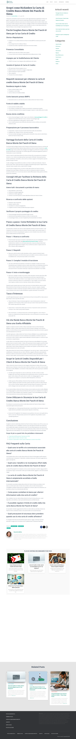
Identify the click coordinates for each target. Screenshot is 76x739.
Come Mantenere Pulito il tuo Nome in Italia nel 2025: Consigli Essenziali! (38, 688)
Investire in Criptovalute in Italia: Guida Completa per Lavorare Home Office (25, 439)
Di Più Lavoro (58, 46)
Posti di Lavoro (58, 57)
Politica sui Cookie (10, 727)
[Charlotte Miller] (9, 534)
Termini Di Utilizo (9, 716)
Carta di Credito (58, 44)
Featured (57, 48)
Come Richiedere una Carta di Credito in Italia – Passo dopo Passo (58, 695)
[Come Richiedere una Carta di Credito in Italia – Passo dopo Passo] (60, 680)
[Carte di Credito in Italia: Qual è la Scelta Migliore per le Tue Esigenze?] (16, 676)
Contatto (8, 722)
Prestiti (57, 59)
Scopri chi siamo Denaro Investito (13, 719)
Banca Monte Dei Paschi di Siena (30, 241)
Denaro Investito (60, 736)
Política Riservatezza (10, 713)
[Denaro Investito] (9, 2)
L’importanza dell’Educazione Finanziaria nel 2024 (19, 436)
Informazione (58, 50)
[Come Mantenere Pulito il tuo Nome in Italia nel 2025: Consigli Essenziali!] (38, 677)
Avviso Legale (9, 724)
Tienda (57, 63)
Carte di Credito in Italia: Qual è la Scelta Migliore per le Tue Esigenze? (16, 687)
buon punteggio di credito (41, 117)
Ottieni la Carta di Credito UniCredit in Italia (18, 437)
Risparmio (58, 61)
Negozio (57, 52)
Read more (14, 695)
